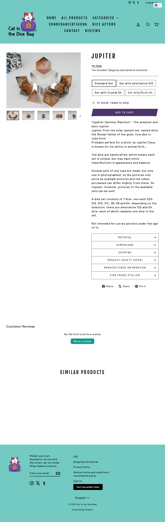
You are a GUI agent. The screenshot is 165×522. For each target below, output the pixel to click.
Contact (72, 31)
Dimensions (125, 245)
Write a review (82, 341)
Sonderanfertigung (68, 24)
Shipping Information (85, 461)
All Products (74, 18)
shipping (124, 252)
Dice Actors (104, 24)
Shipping (113, 70)
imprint (77, 481)
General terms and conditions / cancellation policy (91, 474)
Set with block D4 (140, 92)
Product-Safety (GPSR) (125, 260)
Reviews (93, 31)
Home (52, 18)
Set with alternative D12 (136, 83)
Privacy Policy (81, 467)
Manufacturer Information (125, 267)
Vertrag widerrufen (88, 486)
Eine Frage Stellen (125, 275)
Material (125, 237)
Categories (104, 18)
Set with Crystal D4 (108, 92)
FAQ (75, 456)
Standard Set (104, 83)
